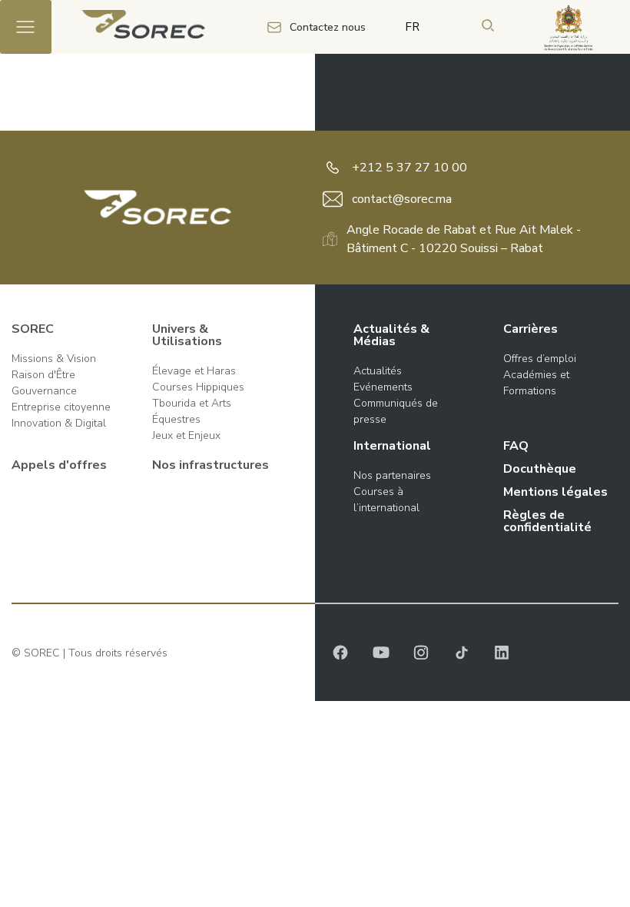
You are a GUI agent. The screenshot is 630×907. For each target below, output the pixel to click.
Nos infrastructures (210, 465)
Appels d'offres (59, 465)
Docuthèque (539, 468)
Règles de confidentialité (547, 521)
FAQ (516, 445)
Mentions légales (555, 491)
